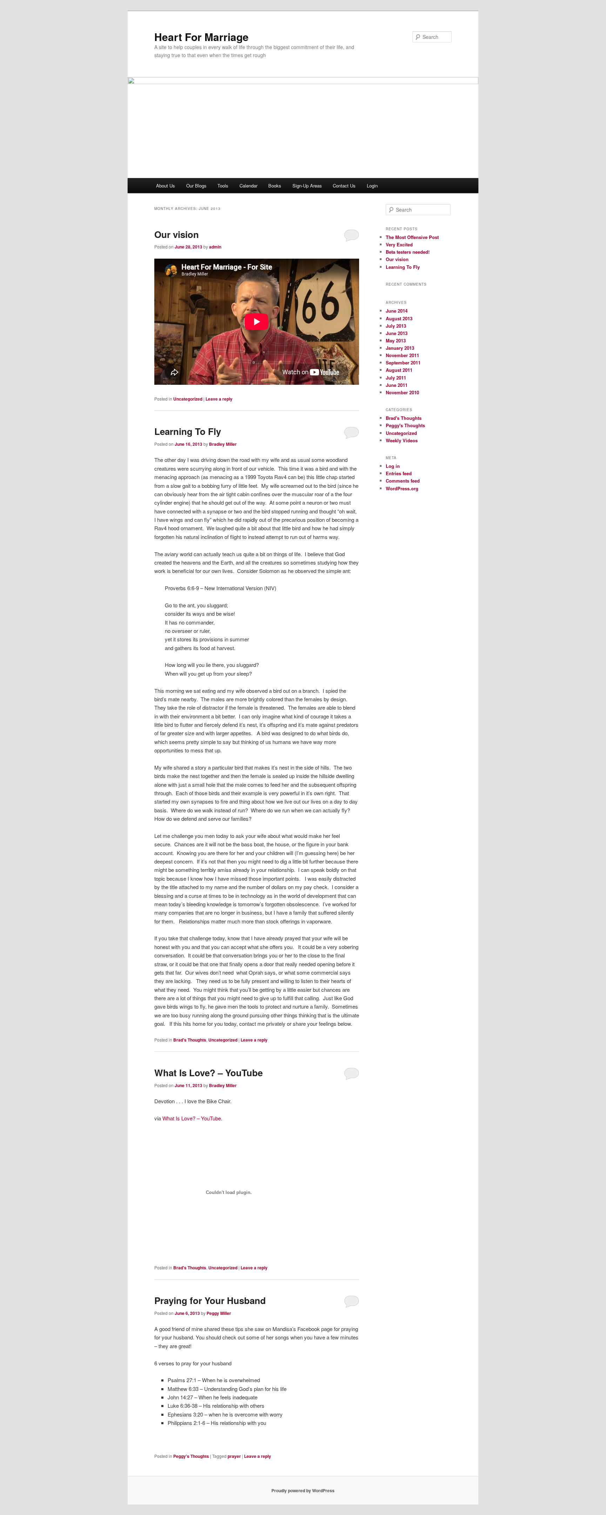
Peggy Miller (219, 1313)
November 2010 (402, 392)
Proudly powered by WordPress (303, 1490)
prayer (234, 1456)
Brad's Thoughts (189, 1040)
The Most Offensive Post (412, 237)
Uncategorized (187, 399)
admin (215, 247)
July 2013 (396, 325)
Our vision (176, 234)
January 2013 (400, 347)
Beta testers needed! (408, 251)
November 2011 (402, 355)
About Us (165, 185)
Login (372, 185)
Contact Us (344, 185)
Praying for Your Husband (210, 1300)
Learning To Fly (187, 431)
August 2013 (399, 318)
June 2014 (397, 310)
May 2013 (396, 340)
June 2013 (397, 333)
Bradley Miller (223, 444)
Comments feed (403, 480)
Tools (222, 185)
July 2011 (396, 377)
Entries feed (399, 473)
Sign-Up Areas (307, 185)
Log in (393, 466)
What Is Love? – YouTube (208, 1072)
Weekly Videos (402, 440)
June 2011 (397, 385)
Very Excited (399, 244)
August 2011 (399, 370)
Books (274, 185)
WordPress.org (402, 488)
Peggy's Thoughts (191, 1456)
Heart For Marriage (201, 36)
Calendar (248, 185)
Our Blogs (196, 185)
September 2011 (403, 362)
